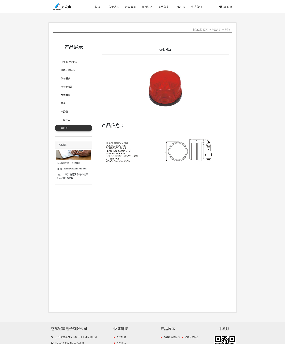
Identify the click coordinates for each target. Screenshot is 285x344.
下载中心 (180, 6)
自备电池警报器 (69, 62)
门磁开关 (65, 120)
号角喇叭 (65, 95)
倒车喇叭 (65, 78)
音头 (63, 103)
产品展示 (130, 6)
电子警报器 (66, 87)
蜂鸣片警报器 (68, 70)
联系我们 (196, 6)
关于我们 (114, 6)
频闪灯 (228, 29)
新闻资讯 (147, 6)
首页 (98, 6)
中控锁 (64, 111)
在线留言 (163, 6)
